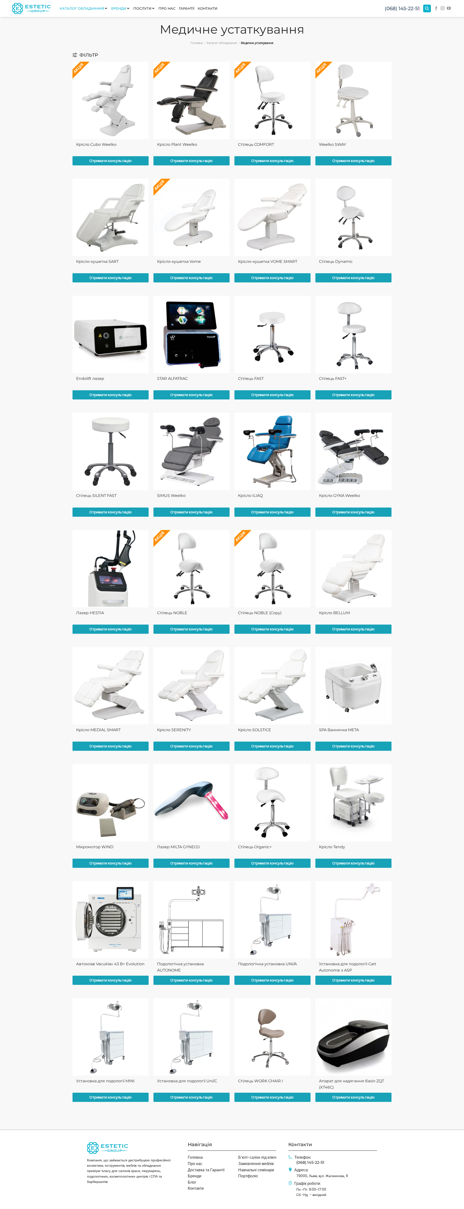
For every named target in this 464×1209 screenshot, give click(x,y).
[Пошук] (427, 9)
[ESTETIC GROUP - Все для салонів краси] (31, 8)
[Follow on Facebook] (436, 8)
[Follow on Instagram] (442, 8)
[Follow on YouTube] (449, 8)
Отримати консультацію (110, 160)
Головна (197, 43)
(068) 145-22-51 (402, 8)
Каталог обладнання (222, 43)
